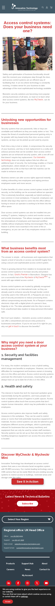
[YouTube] (46, 583)
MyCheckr (38, 100)
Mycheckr (29, 277)
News (27, 569)
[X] (37, 583)
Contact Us (44, 569)
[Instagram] (27, 583)
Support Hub (27, 564)
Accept (7, 601)
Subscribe (27, 503)
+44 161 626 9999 (16, 536)
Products (10, 564)
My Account (27, 575)
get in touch (13, 326)
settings (24, 596)
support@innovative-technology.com (30, 548)
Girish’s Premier (21, 274)
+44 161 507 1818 (18, 540)
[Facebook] (18, 583)
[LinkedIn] (8, 583)
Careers (10, 569)
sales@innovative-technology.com (27, 544)
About (44, 564)
